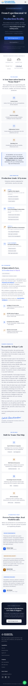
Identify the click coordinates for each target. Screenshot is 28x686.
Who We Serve (5, 664)
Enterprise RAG (5, 650)
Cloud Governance (5, 655)
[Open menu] (25, 2)
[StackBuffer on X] (9, 677)
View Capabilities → (14, 42)
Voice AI (3, 648)
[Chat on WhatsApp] (3, 677)
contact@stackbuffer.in (7, 674)
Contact (3, 667)
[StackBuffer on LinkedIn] (6, 677)
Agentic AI (4, 652)
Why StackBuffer (5, 662)
